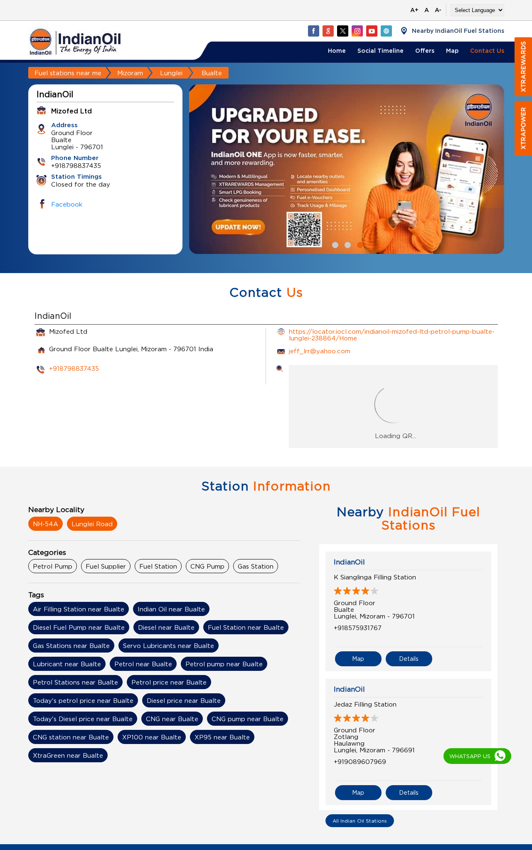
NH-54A (45, 523)
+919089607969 (360, 761)
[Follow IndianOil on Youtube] (371, 31)
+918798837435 (74, 368)
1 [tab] (334, 244)
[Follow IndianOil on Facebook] (313, 31)
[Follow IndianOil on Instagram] (357, 31)
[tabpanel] (346, 169)
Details (409, 658)
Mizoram (130, 72)
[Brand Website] (386, 31)
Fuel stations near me (67, 72)
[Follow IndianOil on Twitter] (342, 31)
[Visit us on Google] (328, 31)
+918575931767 (358, 627)
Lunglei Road (92, 523)
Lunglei (171, 72)
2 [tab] (347, 244)
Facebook (66, 204)
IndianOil (349, 562)
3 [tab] (359, 244)
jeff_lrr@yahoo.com (319, 350)
